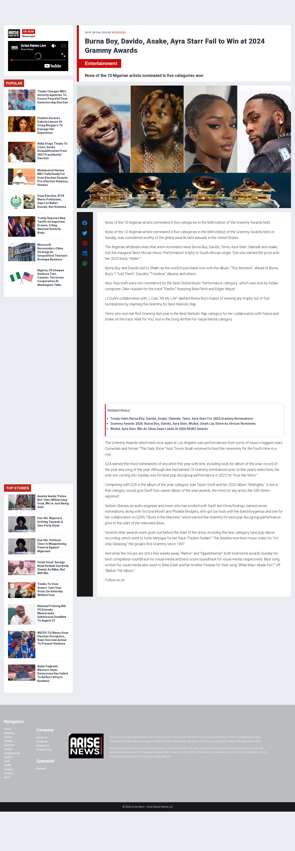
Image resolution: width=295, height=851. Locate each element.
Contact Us (42, 745)
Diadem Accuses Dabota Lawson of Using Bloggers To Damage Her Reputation (50, 125)
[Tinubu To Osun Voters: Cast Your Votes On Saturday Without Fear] (21, 583)
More (7, 777)
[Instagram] (109, 588)
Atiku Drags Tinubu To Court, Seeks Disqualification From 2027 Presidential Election (52, 151)
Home (7, 729)
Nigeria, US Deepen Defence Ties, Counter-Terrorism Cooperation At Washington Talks (50, 278)
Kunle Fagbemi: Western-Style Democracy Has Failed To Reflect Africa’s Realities (52, 674)
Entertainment (101, 63)
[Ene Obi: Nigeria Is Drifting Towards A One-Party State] (21, 517)
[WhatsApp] (111, 588)
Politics (8, 749)
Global (8, 737)
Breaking (9, 733)
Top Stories (17, 488)
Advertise (41, 741)
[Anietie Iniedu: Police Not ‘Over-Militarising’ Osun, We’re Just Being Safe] (21, 495)
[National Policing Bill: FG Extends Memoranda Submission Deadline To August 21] (21, 605)
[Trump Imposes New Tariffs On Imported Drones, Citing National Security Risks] (21, 217)
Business (9, 745)
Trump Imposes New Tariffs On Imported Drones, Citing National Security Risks (51, 225)
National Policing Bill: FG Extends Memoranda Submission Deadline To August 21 (51, 613)
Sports (8, 757)
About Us (41, 737)
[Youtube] (113, 588)
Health (7, 765)
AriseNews (119, 32)
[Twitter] (107, 588)
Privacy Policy (44, 749)
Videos (8, 769)
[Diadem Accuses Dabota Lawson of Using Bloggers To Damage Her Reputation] (21, 117)
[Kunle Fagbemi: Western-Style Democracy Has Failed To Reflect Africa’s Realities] (21, 665)
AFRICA (8, 741)
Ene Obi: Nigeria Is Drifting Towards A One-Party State (50, 521)
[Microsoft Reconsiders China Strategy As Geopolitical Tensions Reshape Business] (21, 244)
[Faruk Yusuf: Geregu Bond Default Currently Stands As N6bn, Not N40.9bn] (21, 561)
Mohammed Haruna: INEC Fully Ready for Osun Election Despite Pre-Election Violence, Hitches (52, 178)
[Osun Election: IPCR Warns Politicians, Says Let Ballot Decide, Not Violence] (21, 195)
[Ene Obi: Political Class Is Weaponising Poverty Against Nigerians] (21, 539)
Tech (6, 761)
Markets (41, 768)
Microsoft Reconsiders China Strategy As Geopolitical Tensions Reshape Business (52, 252)
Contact (8, 773)
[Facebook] (105, 588)
